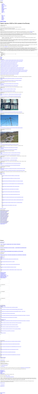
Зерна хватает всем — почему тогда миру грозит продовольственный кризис (10, 264)
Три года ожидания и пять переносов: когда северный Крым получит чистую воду (10, 346)
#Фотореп (3, 18)
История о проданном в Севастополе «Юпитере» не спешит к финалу (11, 175)
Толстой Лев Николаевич (3, 223)
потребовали (6, 46)
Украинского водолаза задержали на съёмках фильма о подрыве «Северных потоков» (11, 269)
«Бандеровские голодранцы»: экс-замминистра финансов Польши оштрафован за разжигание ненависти (13, 71)
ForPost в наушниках (3, 277)
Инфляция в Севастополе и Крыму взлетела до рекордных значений (9, 307)
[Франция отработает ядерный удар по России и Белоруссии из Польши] (9, 72)
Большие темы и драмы (3, 276)
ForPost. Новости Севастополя (10, 376)
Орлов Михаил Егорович (3, 212)
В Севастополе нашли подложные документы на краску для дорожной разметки (12, 202)
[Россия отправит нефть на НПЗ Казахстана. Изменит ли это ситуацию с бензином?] (11, 78)
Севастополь (3, 4)
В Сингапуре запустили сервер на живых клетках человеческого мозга (11, 191)
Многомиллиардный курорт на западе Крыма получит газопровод (8, 149)
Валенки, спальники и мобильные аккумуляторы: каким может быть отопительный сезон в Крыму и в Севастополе (15, 315)
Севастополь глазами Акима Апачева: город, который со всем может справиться (10, 341)
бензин (1, 89)
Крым (2, 16)
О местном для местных (3, 274)
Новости (3, 3)
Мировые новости (4, 5)
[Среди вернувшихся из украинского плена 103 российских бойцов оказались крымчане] (9, 125)
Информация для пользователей (25, 367)
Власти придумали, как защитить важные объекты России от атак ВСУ (9, 326)
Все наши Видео (2, 273)
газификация (2, 148)
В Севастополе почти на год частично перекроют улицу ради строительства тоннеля (12, 183)
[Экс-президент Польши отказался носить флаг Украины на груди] (8, 62)
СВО (1, 126)
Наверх (1, 393)
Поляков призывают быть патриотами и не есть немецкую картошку (9, 66)
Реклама (3, 19)
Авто (2, 12)
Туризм (3, 10)
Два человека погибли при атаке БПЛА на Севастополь (7, 330)
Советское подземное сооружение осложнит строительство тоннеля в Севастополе (10, 322)
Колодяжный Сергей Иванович (4, 216)
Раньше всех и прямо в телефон (4, 275)
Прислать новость (2, 173)
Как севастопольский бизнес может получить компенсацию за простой (9, 349)
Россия (3, 6)
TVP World (31, 31)
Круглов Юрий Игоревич (3, 219)
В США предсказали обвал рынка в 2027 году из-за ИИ (7, 261)
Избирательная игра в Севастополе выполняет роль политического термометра (13, 254)
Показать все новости (3, 208)
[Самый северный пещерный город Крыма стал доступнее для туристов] (9, 142)
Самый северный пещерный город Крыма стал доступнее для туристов (9, 144)
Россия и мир (2, 84)
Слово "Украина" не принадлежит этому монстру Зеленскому (10, 244)
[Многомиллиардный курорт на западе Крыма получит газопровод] (9, 147)
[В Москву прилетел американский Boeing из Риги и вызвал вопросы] (9, 83)
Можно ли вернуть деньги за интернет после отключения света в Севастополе (10, 354)
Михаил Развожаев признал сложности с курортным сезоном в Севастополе (10, 154)
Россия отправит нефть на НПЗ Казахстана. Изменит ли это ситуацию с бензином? (10, 80)
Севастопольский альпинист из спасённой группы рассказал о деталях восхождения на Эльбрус (12, 170)
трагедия (1, 110)
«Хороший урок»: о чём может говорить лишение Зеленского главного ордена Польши (11, 61)
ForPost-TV (1, 372)
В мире (3, 17)
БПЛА (1, 94)
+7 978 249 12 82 (2, 366)
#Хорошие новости (4, 8)
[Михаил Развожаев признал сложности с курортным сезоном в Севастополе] (10, 152)
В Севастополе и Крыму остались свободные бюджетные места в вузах (11, 194)
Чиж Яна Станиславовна (3, 220)
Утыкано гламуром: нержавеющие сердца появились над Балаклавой (11, 251)
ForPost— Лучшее (7, 375)
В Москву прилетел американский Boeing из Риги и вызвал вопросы (9, 85)
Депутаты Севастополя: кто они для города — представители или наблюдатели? (13, 247)
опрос (1, 158)
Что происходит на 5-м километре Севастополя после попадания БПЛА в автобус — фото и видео (12, 311)
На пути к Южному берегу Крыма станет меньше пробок (7, 313)
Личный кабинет (2, 257)
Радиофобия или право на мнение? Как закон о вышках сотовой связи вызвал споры (12, 199)
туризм (1, 153)
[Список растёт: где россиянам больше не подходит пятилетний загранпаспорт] (10, 163)
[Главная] (1, 0)
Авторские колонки (2, 371)
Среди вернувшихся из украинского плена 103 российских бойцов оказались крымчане (11, 127)
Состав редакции (2, 373)
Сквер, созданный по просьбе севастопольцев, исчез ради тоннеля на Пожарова (10, 328)
